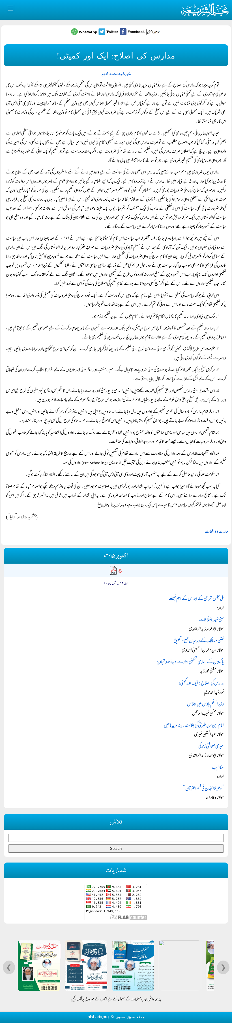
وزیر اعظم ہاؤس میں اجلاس (205, 704)
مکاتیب (218, 767)
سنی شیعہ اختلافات (211, 620)
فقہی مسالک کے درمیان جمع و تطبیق (199, 641)
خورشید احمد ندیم (116, 74)
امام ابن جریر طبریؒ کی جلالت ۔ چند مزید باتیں (194, 725)
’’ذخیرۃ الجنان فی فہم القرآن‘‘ (203, 789)
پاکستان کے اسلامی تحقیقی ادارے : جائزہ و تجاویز (190, 662)
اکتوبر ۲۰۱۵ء (116, 556)
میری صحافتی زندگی (211, 746)
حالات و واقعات (216, 532)
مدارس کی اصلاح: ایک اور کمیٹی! (201, 683)
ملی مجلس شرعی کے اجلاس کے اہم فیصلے (196, 599)
